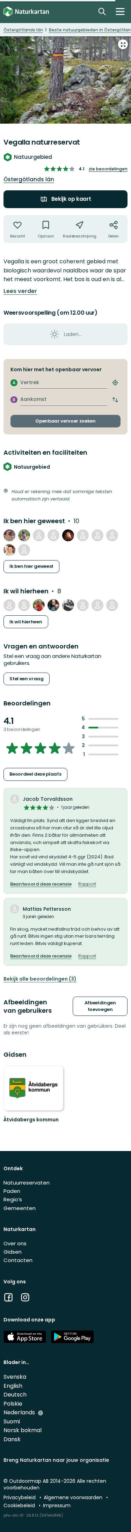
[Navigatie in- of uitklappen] (120, 11)
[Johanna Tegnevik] (83, 605)
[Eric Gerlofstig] (68, 535)
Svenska (14, 1377)
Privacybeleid (20, 1497)
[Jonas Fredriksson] (53, 535)
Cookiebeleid (19, 1505)
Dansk (12, 1439)
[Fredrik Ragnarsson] (83, 535)
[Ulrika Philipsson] (53, 605)
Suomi (11, 1421)
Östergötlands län (28, 179)
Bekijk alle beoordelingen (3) (40, 979)
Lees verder (20, 291)
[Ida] (39, 535)
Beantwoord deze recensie (40, 884)
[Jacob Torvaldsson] (24, 550)
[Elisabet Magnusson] (9, 550)
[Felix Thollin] (68, 605)
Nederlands (19, 1412)
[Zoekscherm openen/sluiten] (102, 11)
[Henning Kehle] (112, 605)
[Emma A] (24, 605)
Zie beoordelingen (108, 169)
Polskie (12, 1404)
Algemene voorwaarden (74, 1497)
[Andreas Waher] (97, 605)
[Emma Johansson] (9, 605)
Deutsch (15, 1395)
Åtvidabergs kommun (31, 1119)
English (12, 1386)
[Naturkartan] (26, 12)
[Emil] (39, 605)
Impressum (57, 1505)
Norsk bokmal (22, 1430)
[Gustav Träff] (97, 535)
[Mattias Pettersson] (112, 535)
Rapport (87, 884)
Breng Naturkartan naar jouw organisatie (56, 1460)
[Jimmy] (9, 535)
